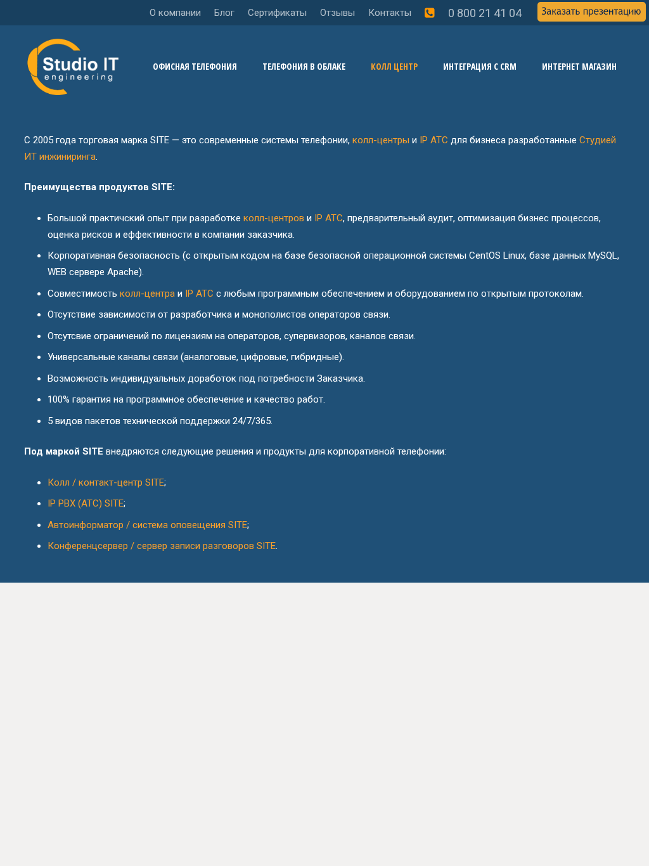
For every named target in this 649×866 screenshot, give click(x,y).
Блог (224, 12)
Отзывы (337, 12)
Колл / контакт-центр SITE (106, 482)
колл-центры (380, 140)
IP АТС (434, 140)
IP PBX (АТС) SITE (86, 503)
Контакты (389, 12)
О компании (175, 12)
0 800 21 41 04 (485, 13)
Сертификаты (277, 12)
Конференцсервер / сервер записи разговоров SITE (162, 546)
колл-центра (147, 293)
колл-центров (273, 218)
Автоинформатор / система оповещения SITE (147, 525)
